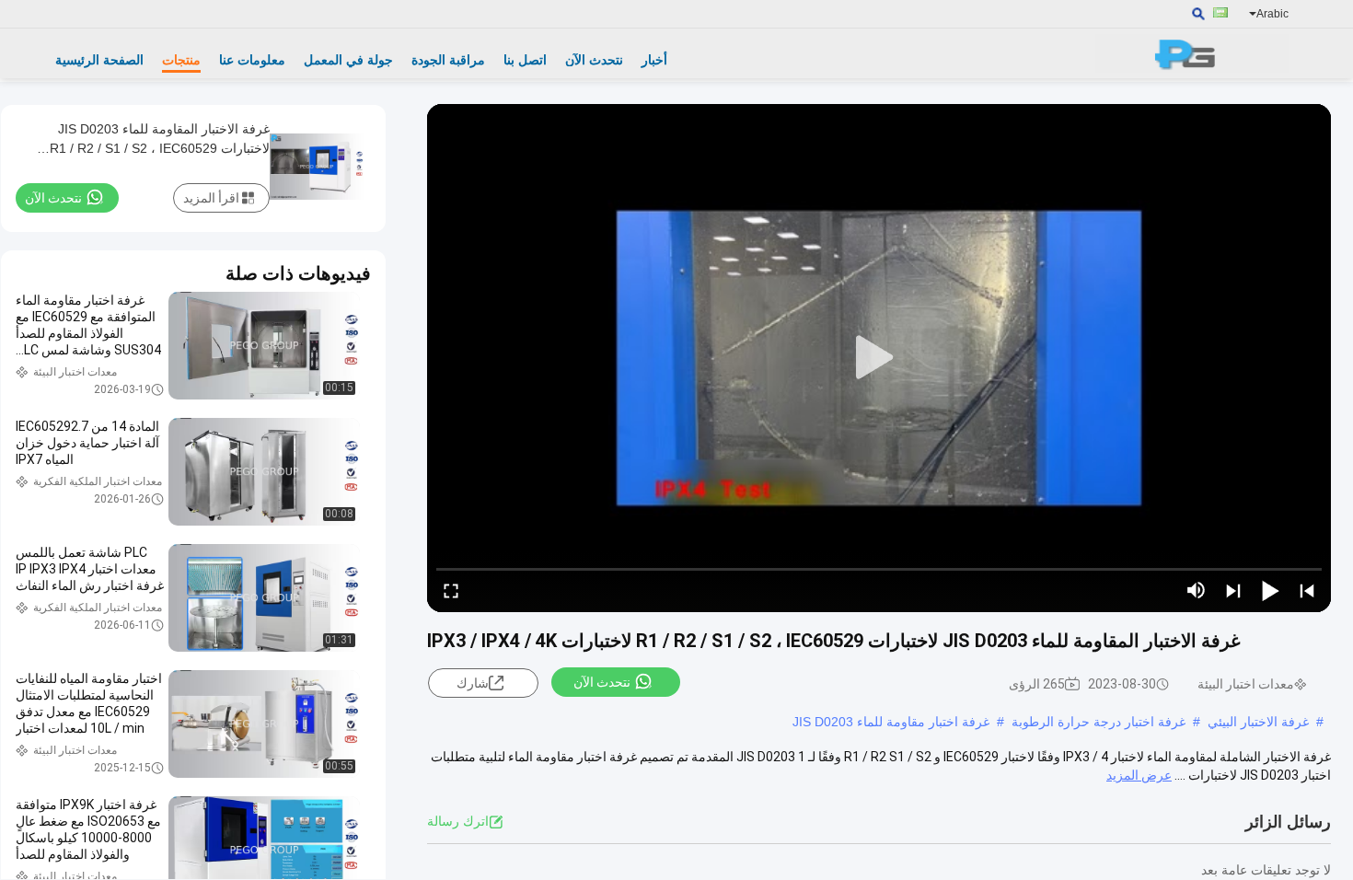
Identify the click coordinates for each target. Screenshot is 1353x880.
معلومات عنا (252, 59)
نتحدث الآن (594, 59)
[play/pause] (1270, 590)
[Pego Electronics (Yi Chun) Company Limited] (1192, 53)
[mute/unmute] (1196, 590)
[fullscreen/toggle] (451, 590)
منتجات (181, 59)
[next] (1233, 590)
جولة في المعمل (348, 59)
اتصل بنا (525, 59)
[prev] (1307, 590)
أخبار (654, 59)
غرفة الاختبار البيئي (1258, 721)
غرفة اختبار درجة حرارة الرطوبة (1098, 721)
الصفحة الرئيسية (99, 59)
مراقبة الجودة (448, 59)
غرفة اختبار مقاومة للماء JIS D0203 (890, 721)
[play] (879, 358)
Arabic (1272, 13)
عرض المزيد (1139, 775)
